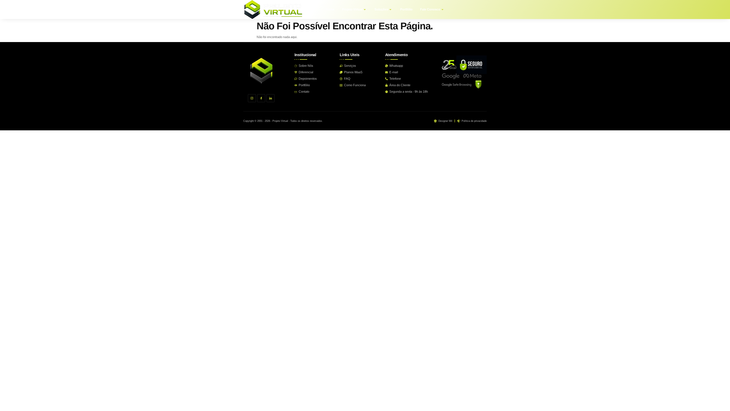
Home (330, 9)
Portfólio (406, 9)
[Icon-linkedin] (271, 98)
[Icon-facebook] (261, 98)
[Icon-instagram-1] (252, 98)
